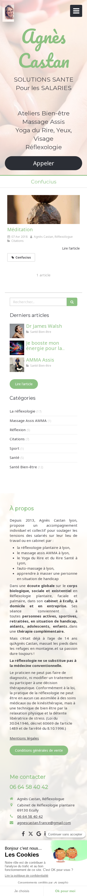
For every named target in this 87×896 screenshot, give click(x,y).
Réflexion (18, 429)
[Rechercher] (72, 302)
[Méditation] (43, 209)
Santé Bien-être (23, 466)
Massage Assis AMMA (28, 420)
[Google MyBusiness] (38, 834)
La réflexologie (22, 411)
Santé (14, 457)
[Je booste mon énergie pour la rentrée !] (17, 348)
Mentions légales (24, 738)
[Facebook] (23, 834)
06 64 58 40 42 (30, 816)
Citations (17, 438)
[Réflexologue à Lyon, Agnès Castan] (9, 12)
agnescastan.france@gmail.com (44, 822)
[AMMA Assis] (17, 364)
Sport (14, 448)
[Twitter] (30, 834)
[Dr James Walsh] (17, 331)
